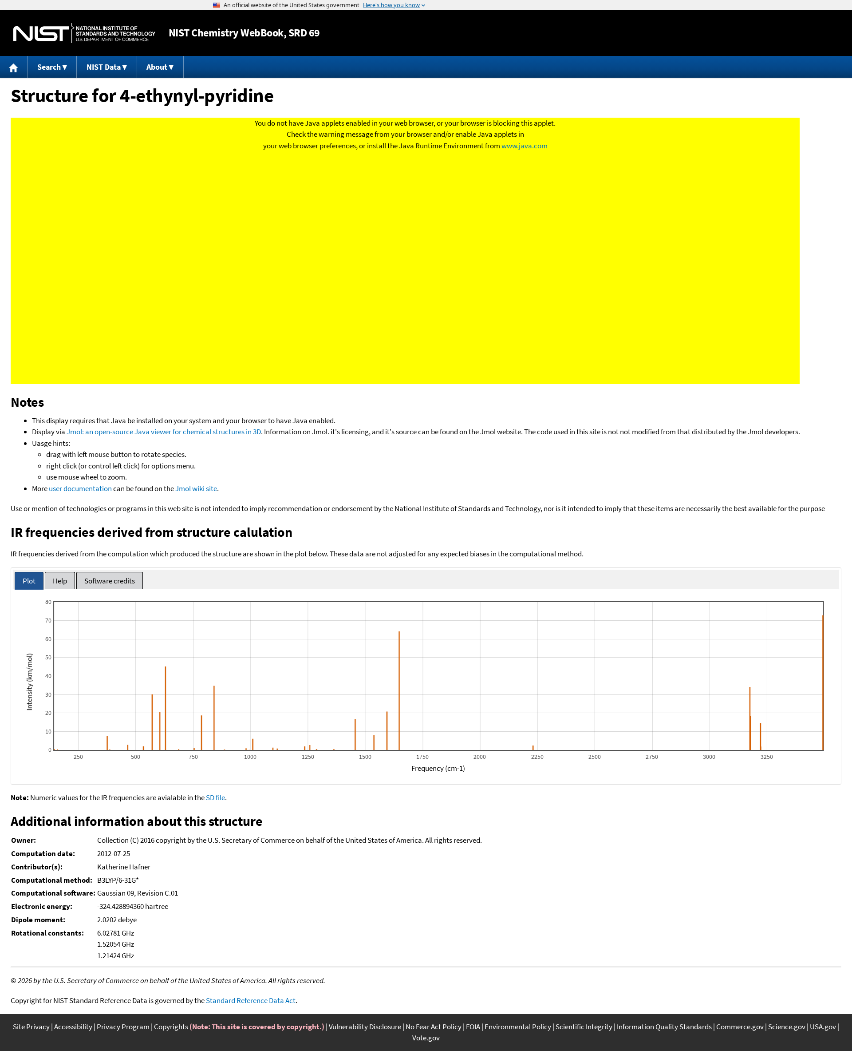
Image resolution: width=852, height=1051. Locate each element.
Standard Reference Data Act (251, 1000)
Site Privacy (31, 1026)
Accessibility (73, 1026)
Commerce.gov (740, 1026)
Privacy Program (123, 1026)
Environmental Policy (518, 1026)
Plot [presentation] (29, 581)
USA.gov (823, 1026)
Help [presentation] (60, 581)
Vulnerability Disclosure (365, 1026)
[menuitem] (14, 67)
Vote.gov (426, 1038)
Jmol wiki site (196, 488)
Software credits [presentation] (109, 581)
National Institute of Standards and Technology (84, 33)
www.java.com (524, 146)
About (156, 67)
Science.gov (786, 1026)
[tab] (29, 581)
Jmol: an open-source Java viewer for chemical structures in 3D (164, 431)
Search (49, 67)
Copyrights (171, 1026)
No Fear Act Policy (434, 1026)
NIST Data (104, 67)
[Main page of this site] (14, 67)
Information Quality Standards (664, 1026)
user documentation (80, 488)
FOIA (473, 1026)
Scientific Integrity (584, 1026)
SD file (215, 797)
